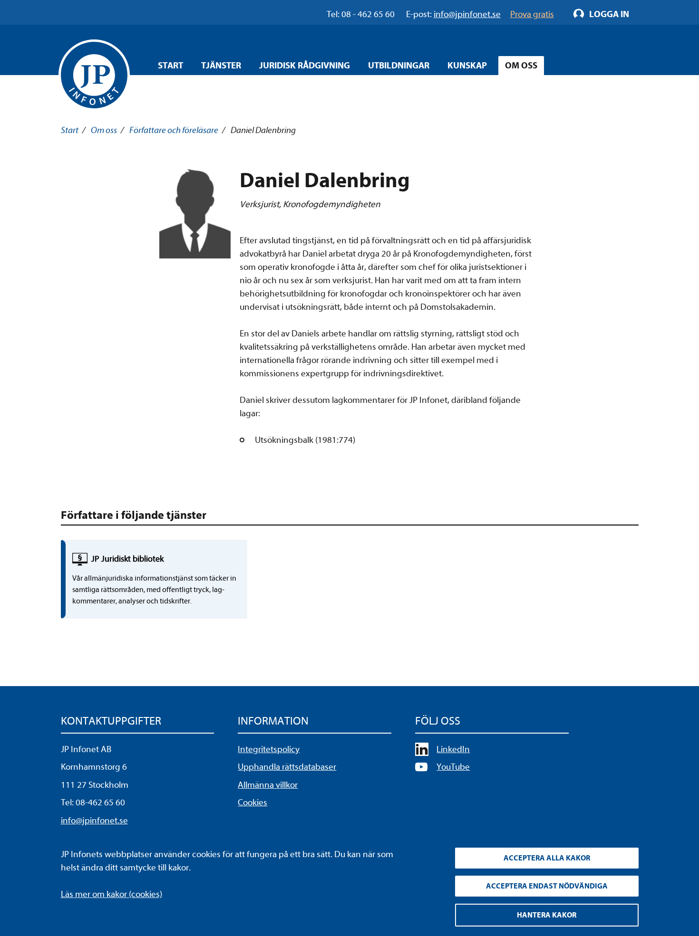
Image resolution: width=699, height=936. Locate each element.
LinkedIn (453, 749)
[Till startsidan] (94, 75)
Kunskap (467, 65)
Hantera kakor (546, 915)
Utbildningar (398, 65)
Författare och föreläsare (173, 130)
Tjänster (221, 65)
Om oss (521, 65)
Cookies (252, 802)
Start (170, 65)
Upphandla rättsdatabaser (287, 767)
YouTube (453, 767)
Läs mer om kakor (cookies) (111, 894)
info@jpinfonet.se (94, 820)
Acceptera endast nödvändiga (547, 886)
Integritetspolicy (269, 749)
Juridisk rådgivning (304, 65)
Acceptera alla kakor (547, 858)
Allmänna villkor (268, 785)
